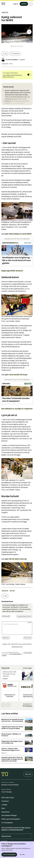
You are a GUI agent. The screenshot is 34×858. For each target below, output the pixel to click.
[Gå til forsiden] (3, 3)
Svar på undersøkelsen (9, 854)
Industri (5, 12)
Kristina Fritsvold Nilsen (10, 785)
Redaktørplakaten (16, 830)
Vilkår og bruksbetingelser (10, 819)
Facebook (5, 801)
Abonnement (6, 836)
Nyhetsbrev (5, 812)
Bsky (3, 808)
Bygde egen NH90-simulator (12, 271)
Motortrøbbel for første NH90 (20, 234)
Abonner (23, 3)
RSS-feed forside (7, 798)
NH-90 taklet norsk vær (18, 559)
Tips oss (28, 774)
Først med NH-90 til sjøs (18, 374)
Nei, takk (22, 854)
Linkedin (4, 805)
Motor (12, 590)
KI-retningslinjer (7, 823)
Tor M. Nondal (6, 792)
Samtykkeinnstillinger (9, 815)
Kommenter (16, 53)
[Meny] (31, 4)
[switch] (29, 75)
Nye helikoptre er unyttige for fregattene (17, 409)
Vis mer (7, 101)
